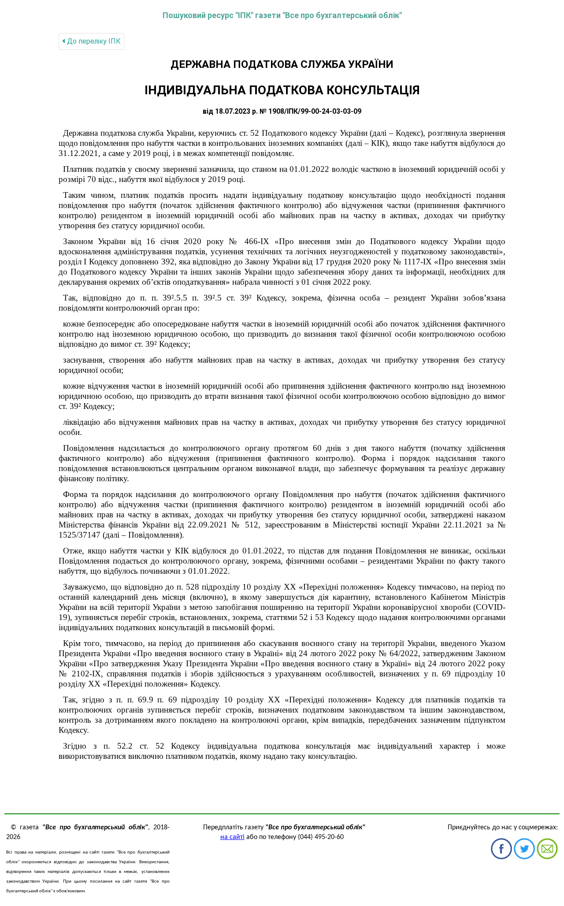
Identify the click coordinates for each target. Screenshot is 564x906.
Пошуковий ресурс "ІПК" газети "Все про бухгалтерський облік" (282, 15)
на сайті (232, 837)
